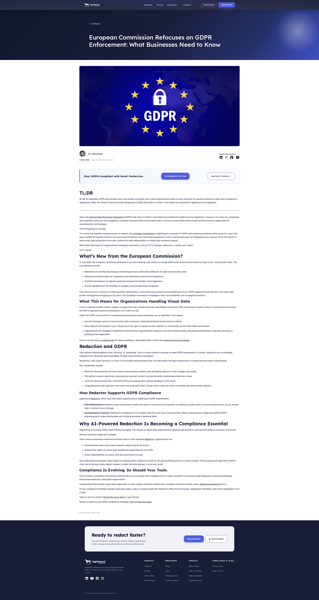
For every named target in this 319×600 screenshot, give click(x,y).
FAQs (167, 571)
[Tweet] (238, 157)
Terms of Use (217, 571)
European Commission (143, 233)
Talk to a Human (195, 571)
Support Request (195, 576)
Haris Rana (97, 153)
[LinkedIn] (87, 578)
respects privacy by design (176, 340)
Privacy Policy (217, 566)
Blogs (167, 566)
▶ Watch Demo (216, 539)
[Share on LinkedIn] (221, 157)
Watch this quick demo (114, 497)
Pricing (147, 571)
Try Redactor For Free (175, 176)
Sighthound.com (195, 580)
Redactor (95, 398)
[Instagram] (102, 578)
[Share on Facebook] (232, 157)
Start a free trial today (141, 502)
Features (148, 566)
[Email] (226, 158)
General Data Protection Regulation (106, 217)
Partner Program (172, 580)
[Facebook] (97, 578)
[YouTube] (92, 578)
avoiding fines (107, 340)
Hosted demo (150, 580)
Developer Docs (171, 576)
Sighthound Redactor (210, 484)
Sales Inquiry (194, 566)
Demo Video (149, 576)
